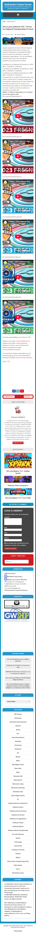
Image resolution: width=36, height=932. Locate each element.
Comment (7, 517)
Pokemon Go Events (18, 815)
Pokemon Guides (18, 822)
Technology (18, 842)
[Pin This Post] (22, 391)
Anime (18, 730)
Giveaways (18, 745)
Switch (18, 838)
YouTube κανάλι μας (26, 357)
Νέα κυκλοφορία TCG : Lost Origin (18, 498)
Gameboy (18, 741)
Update (18, 857)
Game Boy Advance (18, 737)
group (14, 355)
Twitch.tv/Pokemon (21, 343)
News (18, 772)
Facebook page (7, 355)
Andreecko (18, 718)
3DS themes (18, 714)
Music (18, 760)
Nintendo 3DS (18, 776)
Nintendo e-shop (18, 784)
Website (6, 538)
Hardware (18, 749)
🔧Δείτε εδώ (8, 584)
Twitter (19, 355)
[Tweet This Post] (18, 391)
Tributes (18, 853)
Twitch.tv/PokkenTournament (11, 349)
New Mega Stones (18, 764)
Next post (27, 396)
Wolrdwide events (18, 873)
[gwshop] (16, 620)
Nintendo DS (18, 780)
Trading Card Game (18, 850)
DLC (18, 733)
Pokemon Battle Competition (18, 803)
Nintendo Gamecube (18, 788)
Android (18, 726)
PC (18, 799)
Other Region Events (18, 795)
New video (18, 768)
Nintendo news (18, 791)
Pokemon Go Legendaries (18, 819)
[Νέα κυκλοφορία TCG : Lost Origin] (18, 494)
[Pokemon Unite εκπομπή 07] (18, 481)
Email (6, 532)
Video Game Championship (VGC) (18, 861)
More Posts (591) (18, 442)
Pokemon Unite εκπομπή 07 (18, 485)
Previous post (10, 396)
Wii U (18, 869)
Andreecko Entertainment (18, 722)
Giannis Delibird (21, 34)
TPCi (8, 361)
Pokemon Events (18, 807)
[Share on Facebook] (14, 391)
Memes (18, 757)
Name (5, 527)
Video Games (18, 865)
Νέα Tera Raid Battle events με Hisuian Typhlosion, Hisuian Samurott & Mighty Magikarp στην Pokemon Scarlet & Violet (18, 685)
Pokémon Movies (18, 826)
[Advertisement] (18, 375)
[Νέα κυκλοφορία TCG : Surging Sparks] (18, 467)
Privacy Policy (18, 931)
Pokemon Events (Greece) (18, 811)
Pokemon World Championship (18, 830)
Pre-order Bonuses (18, 834)
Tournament (18, 846)
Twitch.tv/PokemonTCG (23, 341)
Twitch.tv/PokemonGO (22, 345)
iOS (18, 753)
